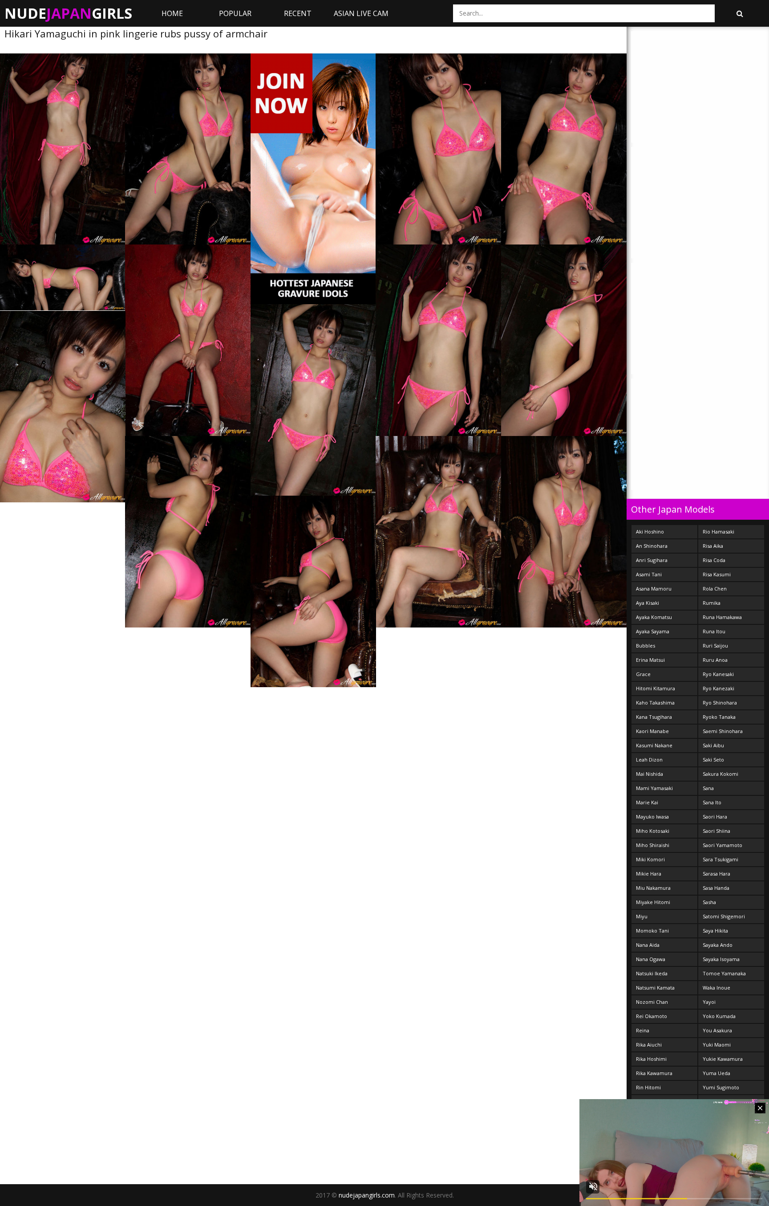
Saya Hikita (715, 930)
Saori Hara (715, 816)
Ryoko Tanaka (719, 716)
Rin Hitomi (648, 1087)
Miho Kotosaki (652, 830)
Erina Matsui (650, 659)
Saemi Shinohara (723, 731)
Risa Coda (714, 560)
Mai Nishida (649, 773)
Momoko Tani (652, 930)
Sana (708, 788)
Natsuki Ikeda (652, 973)
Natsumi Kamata (655, 987)
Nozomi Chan (652, 1001)
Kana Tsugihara (654, 716)
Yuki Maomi (717, 1044)
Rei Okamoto (651, 1016)
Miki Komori (650, 859)
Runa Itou (714, 631)
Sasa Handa (716, 887)
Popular (235, 13)
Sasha (709, 902)
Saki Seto (713, 759)
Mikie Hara (648, 873)
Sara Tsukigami (720, 859)
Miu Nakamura (653, 887)
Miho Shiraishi (652, 845)
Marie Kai (647, 802)
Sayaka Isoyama (721, 959)
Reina (642, 1030)
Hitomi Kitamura (655, 688)
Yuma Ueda (716, 1073)
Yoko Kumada (719, 1016)
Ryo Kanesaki (718, 674)
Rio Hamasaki (718, 531)
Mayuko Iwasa (652, 816)
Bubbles (645, 645)
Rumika (711, 602)
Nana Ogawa (650, 959)
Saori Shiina (716, 830)
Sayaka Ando (718, 944)
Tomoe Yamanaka (724, 973)
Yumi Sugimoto (721, 1087)
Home (172, 13)
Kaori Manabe (652, 731)
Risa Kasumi (717, 574)
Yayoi (709, 1001)
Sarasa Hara (716, 873)
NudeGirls (68, 13)
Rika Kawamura (654, 1073)
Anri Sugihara (652, 560)
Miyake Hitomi (653, 902)
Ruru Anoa (715, 659)
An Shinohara (652, 545)
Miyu (642, 916)
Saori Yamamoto (722, 845)
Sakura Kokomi (720, 773)
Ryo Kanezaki (718, 688)
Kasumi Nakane (654, 745)
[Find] (740, 13)
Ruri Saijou (715, 645)
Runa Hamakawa (722, 617)
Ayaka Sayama (652, 631)
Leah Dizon (649, 759)
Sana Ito (712, 802)
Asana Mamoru (654, 588)
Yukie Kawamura (723, 1058)
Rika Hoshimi (651, 1058)
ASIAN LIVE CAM (361, 13)
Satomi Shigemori (724, 916)
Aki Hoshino (650, 531)
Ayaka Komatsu (654, 617)
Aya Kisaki (647, 602)
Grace (643, 674)
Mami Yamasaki (654, 788)
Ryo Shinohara (720, 702)
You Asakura (717, 1030)
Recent (298, 13)
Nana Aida (648, 944)
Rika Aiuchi (649, 1044)
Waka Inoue (716, 987)
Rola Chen (715, 588)
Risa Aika (713, 545)
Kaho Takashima (655, 702)
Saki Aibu (713, 745)
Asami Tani (649, 574)
